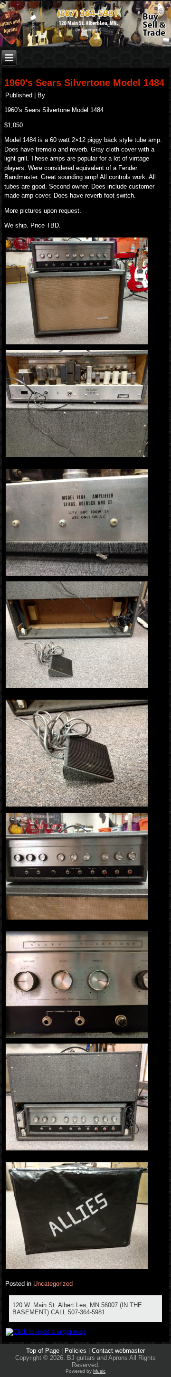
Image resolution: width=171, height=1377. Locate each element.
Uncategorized (53, 1283)
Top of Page (42, 1350)
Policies (75, 1350)
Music (99, 1371)
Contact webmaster (118, 1350)
